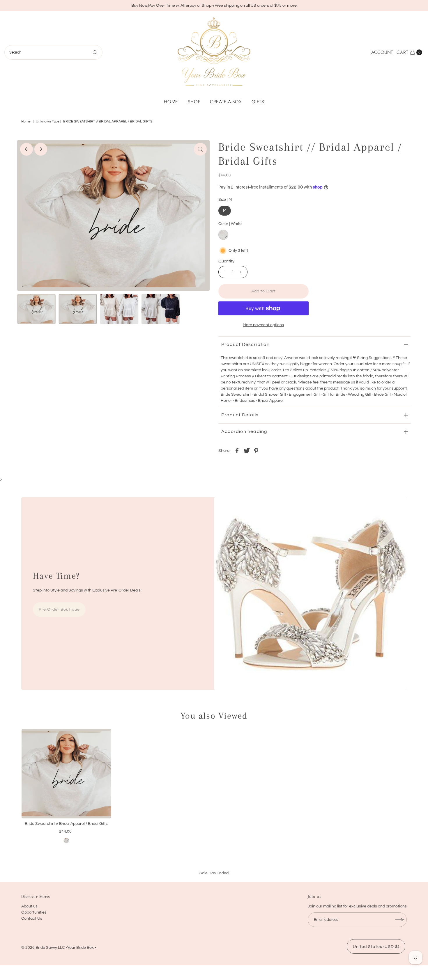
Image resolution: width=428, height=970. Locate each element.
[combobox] (53, 52)
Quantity (226, 261)
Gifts (258, 101)
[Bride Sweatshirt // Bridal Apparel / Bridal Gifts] (66, 773)
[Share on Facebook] (237, 450)
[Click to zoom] (200, 149)
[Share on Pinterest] (256, 450)
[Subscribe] (399, 919)
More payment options (263, 325)
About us (29, 906)
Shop (194, 101)
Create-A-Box (226, 101)
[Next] (40, 149)
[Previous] (26, 149)
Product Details (240, 415)
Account (382, 52)
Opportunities (34, 912)
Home (171, 101)
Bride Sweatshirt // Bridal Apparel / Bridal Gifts (66, 824)
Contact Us (31, 918)
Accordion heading (244, 431)
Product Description (245, 344)
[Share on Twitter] (246, 450)
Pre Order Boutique (59, 609)
